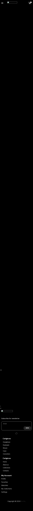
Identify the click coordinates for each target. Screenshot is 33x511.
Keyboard (6, 445)
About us (6, 465)
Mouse (5, 448)
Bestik (23, 501)
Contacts (6, 471)
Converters (6, 454)
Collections (6, 468)
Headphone (6, 442)
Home (5, 462)
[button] (2, 3)
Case (4, 451)
